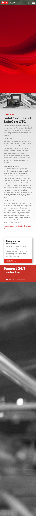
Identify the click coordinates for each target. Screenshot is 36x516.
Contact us (9, 279)
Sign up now (11, 261)
